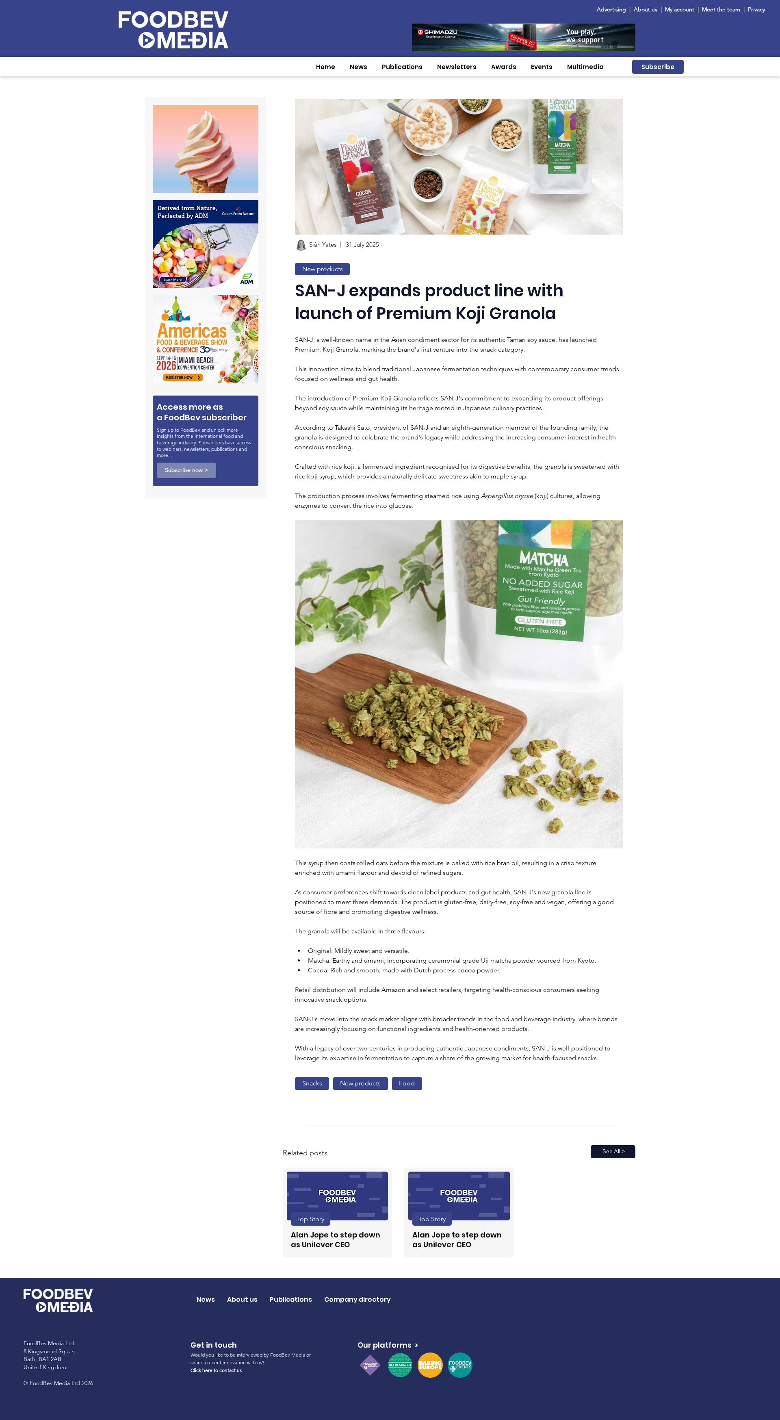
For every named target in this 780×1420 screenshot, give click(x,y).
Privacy (756, 9)
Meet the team (721, 9)
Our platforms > (388, 1345)
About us (645, 9)
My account (679, 9)
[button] (358, 67)
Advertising (613, 9)
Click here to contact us (216, 1370)
